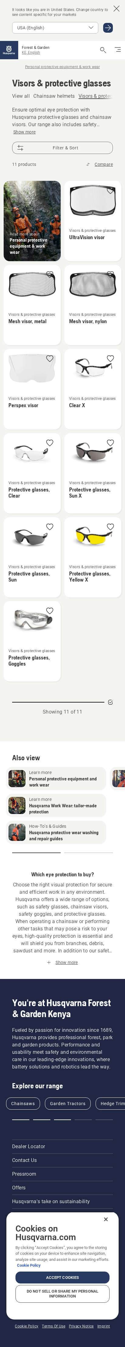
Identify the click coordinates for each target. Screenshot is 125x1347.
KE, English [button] (31, 52)
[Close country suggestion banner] (116, 8)
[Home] (9, 50)
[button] (110, 191)
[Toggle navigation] (117, 50)
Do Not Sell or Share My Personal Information (62, 1293)
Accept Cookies (62, 1277)
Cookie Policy (29, 1265)
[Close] (105, 1219)
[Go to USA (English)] (108, 28)
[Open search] (103, 50)
